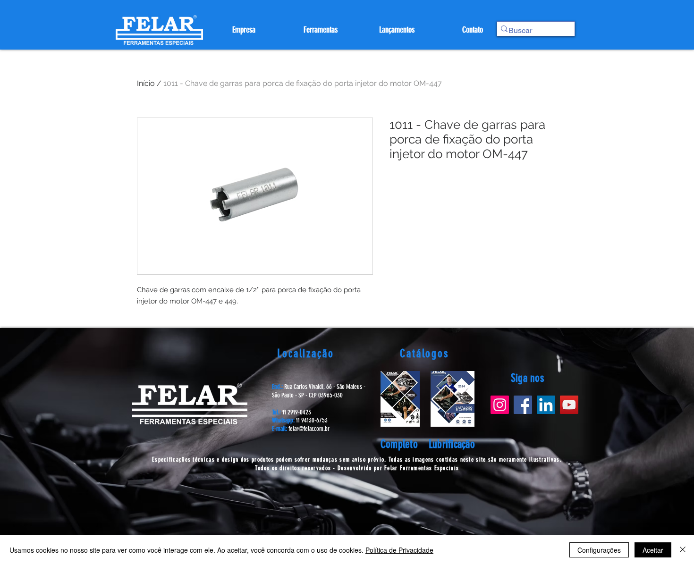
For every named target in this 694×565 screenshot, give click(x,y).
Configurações (599, 550)
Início (146, 83)
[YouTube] (569, 405)
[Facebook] (523, 405)
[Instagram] (500, 405)
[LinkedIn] (546, 405)
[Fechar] (682, 549)
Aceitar (653, 550)
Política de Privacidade (399, 550)
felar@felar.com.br (309, 429)
